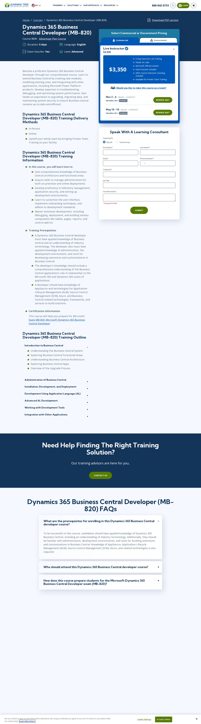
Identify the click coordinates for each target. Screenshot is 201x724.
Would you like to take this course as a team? (141, 87)
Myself (109, 142)
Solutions (72, 5)
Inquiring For (108, 138)
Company (107, 169)
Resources (109, 5)
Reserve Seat (163, 100)
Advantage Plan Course (52, 38)
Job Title (106, 180)
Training (57, 5)
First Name (108, 147)
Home (26, 20)
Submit (139, 210)
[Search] (173, 5)
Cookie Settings (144, 719)
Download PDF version (165, 20)
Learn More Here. (27, 721)
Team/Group (124, 142)
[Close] (197, 719)
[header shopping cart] (193, 5)
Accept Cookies (163, 719)
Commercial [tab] (122, 40)
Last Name (145, 147)
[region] (139, 105)
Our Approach (91, 5)
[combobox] (143, 163)
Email (105, 158)
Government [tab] (160, 40)
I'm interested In (109, 191)
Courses (38, 20)
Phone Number (147, 158)
